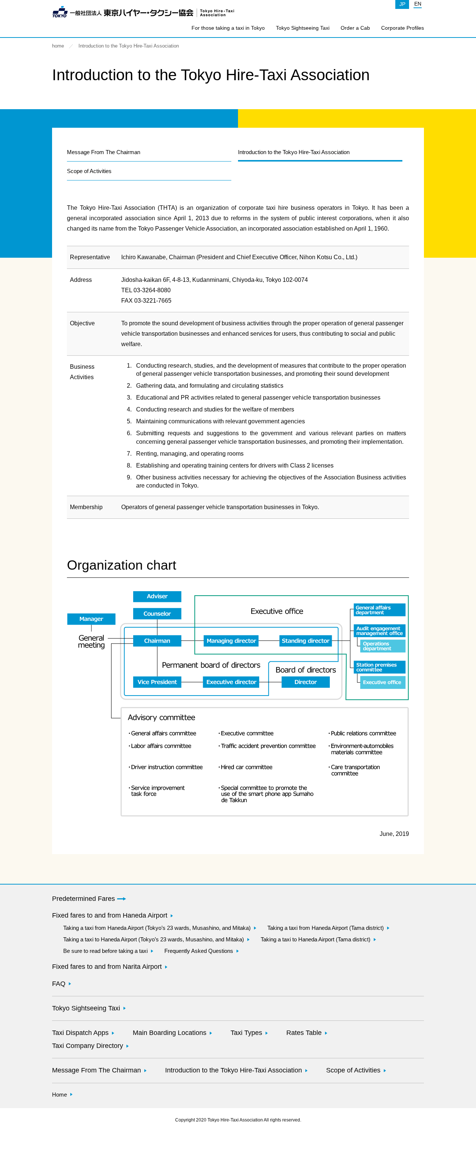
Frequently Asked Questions (198, 951)
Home (59, 1094)
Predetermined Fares (83, 898)
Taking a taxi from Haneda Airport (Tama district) (325, 928)
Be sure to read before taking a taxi (105, 951)
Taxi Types (246, 1032)
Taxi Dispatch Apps (80, 1032)
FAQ (58, 983)
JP (402, 4)
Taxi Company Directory (87, 1045)
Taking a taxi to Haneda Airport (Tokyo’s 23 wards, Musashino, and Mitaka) (153, 939)
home (58, 46)
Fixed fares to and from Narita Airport (107, 966)
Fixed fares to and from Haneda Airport (109, 915)
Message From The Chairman (103, 152)
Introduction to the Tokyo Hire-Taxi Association (233, 1070)
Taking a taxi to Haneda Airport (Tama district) (315, 939)
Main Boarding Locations (169, 1032)
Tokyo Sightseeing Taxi (302, 28)
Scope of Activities (89, 171)
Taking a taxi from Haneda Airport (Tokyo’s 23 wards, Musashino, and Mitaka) (157, 928)
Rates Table (304, 1032)
